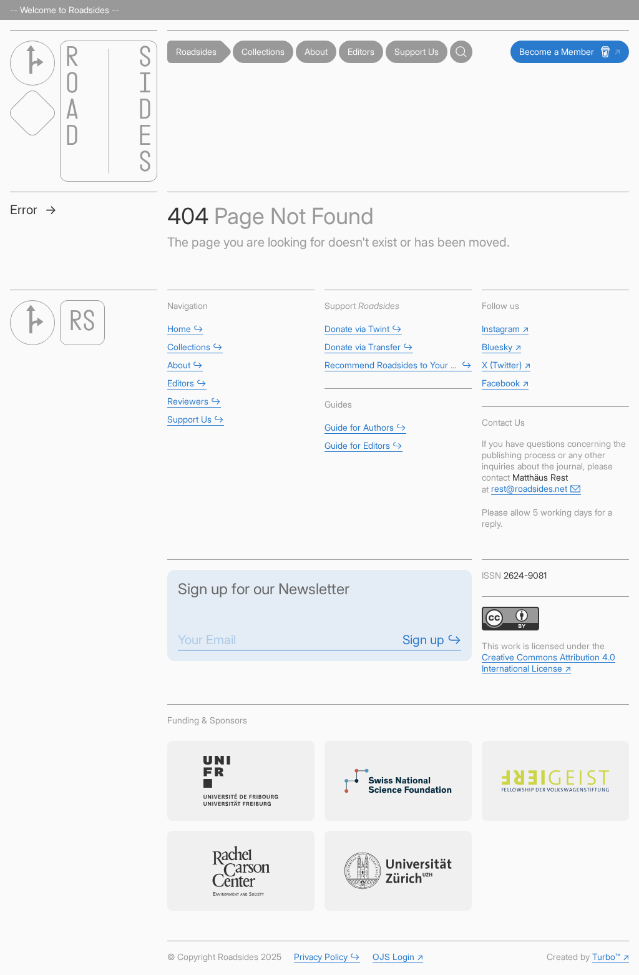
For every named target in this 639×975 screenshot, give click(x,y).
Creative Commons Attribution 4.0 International (548, 663)
